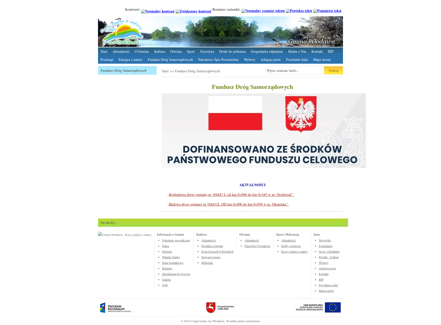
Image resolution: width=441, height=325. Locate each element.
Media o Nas (297, 51)
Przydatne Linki (328, 285)
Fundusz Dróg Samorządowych (170, 59)
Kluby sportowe (291, 246)
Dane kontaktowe (172, 263)
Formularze (326, 246)
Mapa (165, 246)
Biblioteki (207, 263)
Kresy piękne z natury (294, 251)
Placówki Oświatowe (257, 246)
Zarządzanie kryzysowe (176, 274)
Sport (191, 51)
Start (104, 51)
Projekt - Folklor (329, 257)
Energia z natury (131, 59)
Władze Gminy (171, 257)
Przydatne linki (297, 59)
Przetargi (107, 59)
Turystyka (207, 51)
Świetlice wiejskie (212, 246)
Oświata (176, 51)
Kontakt (317, 51)
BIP (331, 51)
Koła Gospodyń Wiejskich (217, 251)
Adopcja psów (271, 59)
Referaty (167, 268)
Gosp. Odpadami (329, 251)
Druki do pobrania (232, 51)
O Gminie (142, 51)
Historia (167, 251)
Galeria (166, 279)
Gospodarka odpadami (267, 51)
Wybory (249, 59)
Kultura (159, 51)
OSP (165, 285)
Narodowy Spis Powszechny (218, 59)
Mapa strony (322, 59)
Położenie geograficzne (176, 240)
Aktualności (121, 51)
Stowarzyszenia (210, 257)
